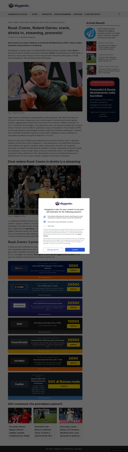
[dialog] (64, 226)
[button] (64, 226)
